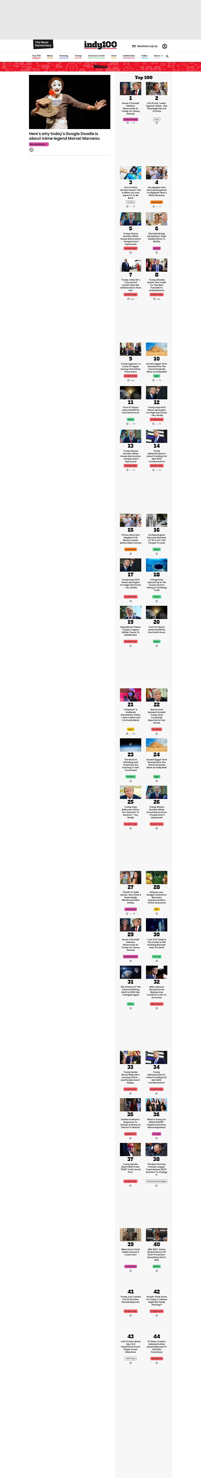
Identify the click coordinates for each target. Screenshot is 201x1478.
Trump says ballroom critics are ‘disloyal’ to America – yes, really (130, 812)
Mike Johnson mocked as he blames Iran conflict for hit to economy (156, 992)
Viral (113, 56)
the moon (130, 777)
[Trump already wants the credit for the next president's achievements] (156, 264)
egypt (157, 376)
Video (144, 56)
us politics (157, 729)
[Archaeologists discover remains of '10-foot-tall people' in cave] (156, 520)
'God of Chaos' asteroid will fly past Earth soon (130, 410)
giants (156, 549)
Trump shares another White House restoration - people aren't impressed (131, 238)
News (50, 56)
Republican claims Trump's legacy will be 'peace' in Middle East (131, 631)
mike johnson (156, 1004)
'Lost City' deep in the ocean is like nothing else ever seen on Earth (156, 943)
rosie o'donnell (130, 119)
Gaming (63, 56)
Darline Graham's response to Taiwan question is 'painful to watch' (130, 1123)
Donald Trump (156, 419)
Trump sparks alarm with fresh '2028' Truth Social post (130, 1168)
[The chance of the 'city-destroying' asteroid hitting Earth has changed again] (130, 972)
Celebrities (129, 56)
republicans (130, 1134)
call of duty (130, 1358)
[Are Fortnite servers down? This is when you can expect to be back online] (130, 172)
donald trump (130, 248)
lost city (156, 957)
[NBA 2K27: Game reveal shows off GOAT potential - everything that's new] (156, 1234)
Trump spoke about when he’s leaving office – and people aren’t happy (130, 1077)
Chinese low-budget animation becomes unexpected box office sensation (157, 897)
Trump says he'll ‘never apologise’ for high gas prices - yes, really (156, 411)
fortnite (130, 202)
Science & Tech (96, 56)
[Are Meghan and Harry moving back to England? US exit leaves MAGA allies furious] (156, 172)
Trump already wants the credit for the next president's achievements (156, 285)
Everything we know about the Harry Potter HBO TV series (130, 1430)
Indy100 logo (100, 45)
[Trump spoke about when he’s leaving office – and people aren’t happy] (130, 1057)
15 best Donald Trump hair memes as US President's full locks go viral (157, 1430)
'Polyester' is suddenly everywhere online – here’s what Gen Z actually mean (131, 714)
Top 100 (36, 56)
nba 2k (156, 1266)
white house (157, 1358)
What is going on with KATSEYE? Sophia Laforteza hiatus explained (156, 1123)
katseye (156, 1134)
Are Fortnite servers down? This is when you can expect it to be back (130, 192)
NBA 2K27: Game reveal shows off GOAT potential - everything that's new (156, 1254)
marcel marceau (39, 144)
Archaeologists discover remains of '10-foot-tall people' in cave (156, 539)
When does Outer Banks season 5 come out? (130, 1252)
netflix (156, 248)
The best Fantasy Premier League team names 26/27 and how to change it (156, 1169)
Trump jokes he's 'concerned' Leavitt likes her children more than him (130, 285)
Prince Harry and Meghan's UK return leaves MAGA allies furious (130, 539)
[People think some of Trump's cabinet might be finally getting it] (156, 1281)
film (156, 909)
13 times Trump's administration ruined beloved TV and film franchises (157, 1346)
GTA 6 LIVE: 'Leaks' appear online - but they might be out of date (156, 107)
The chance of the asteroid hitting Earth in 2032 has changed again (131, 991)
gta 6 (157, 119)
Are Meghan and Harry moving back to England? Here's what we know (157, 191)
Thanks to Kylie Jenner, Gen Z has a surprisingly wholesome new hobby (130, 897)
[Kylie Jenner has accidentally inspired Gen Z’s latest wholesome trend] (130, 877)
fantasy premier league (156, 1181)
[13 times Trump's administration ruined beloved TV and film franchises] (156, 1326)
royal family (157, 202)
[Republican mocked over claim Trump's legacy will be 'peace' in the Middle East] (130, 612)
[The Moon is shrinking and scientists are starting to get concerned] (130, 744)
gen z (130, 729)
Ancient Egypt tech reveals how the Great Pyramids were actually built (156, 367)
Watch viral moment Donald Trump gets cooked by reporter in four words (156, 716)
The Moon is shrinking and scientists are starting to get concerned (130, 764)
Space (130, 1004)
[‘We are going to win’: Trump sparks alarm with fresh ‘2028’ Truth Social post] (130, 1149)
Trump (78, 56)
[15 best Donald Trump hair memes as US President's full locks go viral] (156, 1411)
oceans (157, 597)
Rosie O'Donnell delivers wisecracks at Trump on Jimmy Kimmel (131, 108)
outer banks (131, 1266)
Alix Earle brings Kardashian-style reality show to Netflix (156, 237)
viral (156, 1441)
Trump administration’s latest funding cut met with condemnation (156, 456)
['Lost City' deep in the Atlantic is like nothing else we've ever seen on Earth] (156, 924)
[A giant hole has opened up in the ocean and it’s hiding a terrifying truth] (156, 564)
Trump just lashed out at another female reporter (130, 1299)
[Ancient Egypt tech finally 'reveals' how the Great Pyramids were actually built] (156, 348)
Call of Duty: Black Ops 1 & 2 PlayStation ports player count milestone (131, 1346)
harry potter (130, 1441)
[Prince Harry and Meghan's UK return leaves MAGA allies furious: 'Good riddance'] (130, 520)
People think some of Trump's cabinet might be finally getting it (156, 1300)
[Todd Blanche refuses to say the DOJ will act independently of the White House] (156, 1456)
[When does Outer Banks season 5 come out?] (130, 1234)
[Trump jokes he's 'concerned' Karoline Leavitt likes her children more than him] (130, 264)
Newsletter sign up (147, 46)
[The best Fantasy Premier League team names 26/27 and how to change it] (156, 1149)
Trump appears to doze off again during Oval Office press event (131, 367)
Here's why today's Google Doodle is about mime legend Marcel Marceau (64, 136)
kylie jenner (131, 909)
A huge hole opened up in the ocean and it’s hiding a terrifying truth (157, 585)
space (130, 419)
